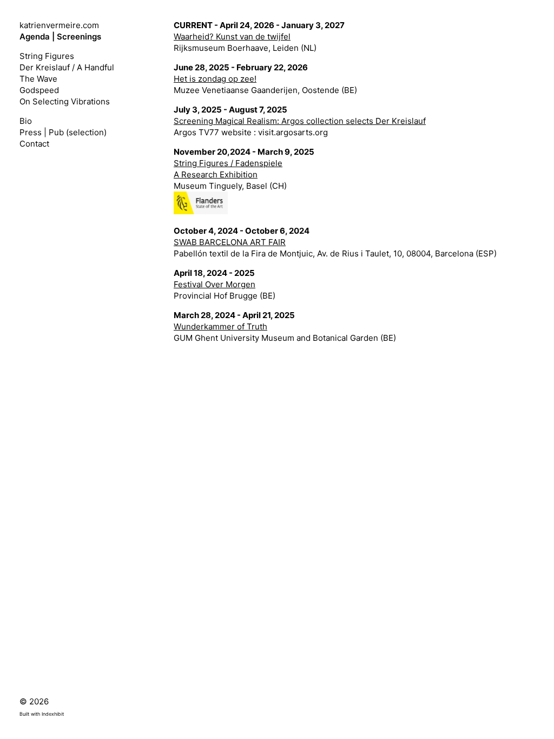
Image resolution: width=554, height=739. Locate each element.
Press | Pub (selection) (63, 132)
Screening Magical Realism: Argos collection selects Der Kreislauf (300, 121)
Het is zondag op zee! (215, 79)
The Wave (38, 79)
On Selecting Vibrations (64, 101)
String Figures (46, 56)
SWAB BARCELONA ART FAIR (230, 242)
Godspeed (39, 90)
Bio (25, 121)
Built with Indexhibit (41, 714)
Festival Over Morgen (214, 284)
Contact (34, 143)
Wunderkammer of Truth (220, 326)
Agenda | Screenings (60, 36)
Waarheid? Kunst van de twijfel (232, 36)
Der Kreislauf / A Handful (66, 67)
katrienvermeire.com (59, 25)
